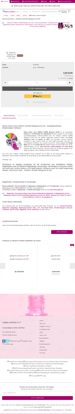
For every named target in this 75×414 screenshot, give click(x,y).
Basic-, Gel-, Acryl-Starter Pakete (43, 208)
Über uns (42, 323)
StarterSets (35, 209)
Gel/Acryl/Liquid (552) (52, 6)
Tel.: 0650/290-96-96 (8, 332)
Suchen (5, 7)
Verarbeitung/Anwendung (41, 115)
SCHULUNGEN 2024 (65, 1)
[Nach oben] (70, 411)
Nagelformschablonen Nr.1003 (19, 259)
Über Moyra (58, 115)
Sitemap (42, 347)
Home (41, 320)
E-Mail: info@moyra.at (9, 335)
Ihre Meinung (62, 232)
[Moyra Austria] (10, 12)
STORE (53, 1)
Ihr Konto (42, 353)
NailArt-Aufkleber (56, 146)
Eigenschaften (23, 115)
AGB (41, 332)
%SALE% (5, 1)
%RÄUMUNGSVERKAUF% (30, 1)
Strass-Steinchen (45, 146)
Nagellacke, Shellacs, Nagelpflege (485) (29, 6)
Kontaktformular (45, 329)
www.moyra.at (6, 188)
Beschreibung (9, 115)
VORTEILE (6, 4)
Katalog (44, 1)
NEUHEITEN (15, 1)
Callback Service (45, 326)
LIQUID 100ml (55, 259)
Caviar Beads (69, 146)
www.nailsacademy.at (56, 189)
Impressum (43, 350)
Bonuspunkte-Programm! (43, 407)
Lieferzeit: (5, 67)
